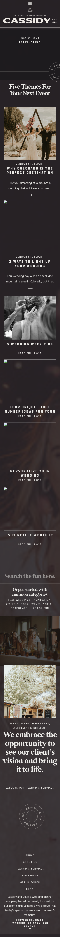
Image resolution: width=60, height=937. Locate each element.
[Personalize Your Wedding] (30, 444)
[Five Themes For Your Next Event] (30, 54)
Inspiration (30, 41)
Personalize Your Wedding (30, 473)
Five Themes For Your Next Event (30, 90)
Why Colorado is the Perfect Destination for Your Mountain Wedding (30, 174)
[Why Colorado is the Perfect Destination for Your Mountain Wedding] (30, 133)
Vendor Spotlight (30, 163)
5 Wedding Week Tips (30, 344)
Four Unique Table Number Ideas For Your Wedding (30, 411)
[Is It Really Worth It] (30, 508)
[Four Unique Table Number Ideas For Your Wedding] (30, 381)
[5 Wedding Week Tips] (30, 318)
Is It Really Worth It (30, 535)
